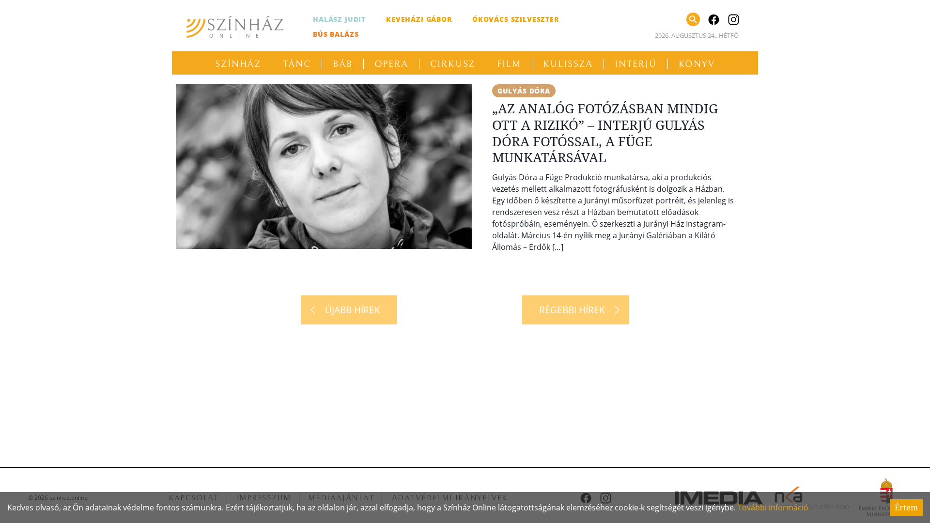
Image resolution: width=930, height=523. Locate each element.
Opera (391, 64)
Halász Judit (339, 19)
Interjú (635, 64)
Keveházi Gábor (419, 19)
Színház (238, 64)
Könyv (697, 64)
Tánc (297, 64)
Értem (906, 507)
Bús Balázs (335, 34)
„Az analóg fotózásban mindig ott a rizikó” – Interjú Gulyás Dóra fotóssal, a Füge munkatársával (605, 132)
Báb (343, 64)
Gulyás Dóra (523, 90)
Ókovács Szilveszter (515, 19)
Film (509, 64)
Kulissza (568, 64)
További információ (773, 507)
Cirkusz (452, 64)
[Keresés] (693, 19)
